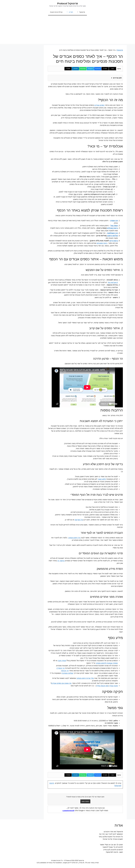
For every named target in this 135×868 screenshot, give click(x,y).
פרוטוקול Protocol (67, 3)
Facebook (97, 68)
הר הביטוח (65, 671)
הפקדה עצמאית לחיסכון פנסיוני (107, 663)
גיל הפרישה (79, 520)
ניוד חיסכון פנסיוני (74, 538)
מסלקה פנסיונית (67, 673)
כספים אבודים (99, 105)
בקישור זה (61, 561)
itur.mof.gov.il (113, 282)
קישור (112, 68)
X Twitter (68, 68)
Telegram (90, 68)
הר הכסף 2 (61, 668)
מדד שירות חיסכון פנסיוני (85, 678)
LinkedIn (75, 68)
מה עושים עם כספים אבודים (61, 683)
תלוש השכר (102, 479)
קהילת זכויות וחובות (56, 12)
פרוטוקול (82, 12)
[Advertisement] (67, 30)
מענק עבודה (113, 686)
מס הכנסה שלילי (102, 686)
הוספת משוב (85, 801)
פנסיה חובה (62, 661)
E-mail (105, 68)
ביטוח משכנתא (102, 243)
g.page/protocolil (68, 810)
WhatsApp (83, 68)
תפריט (71, 12)
